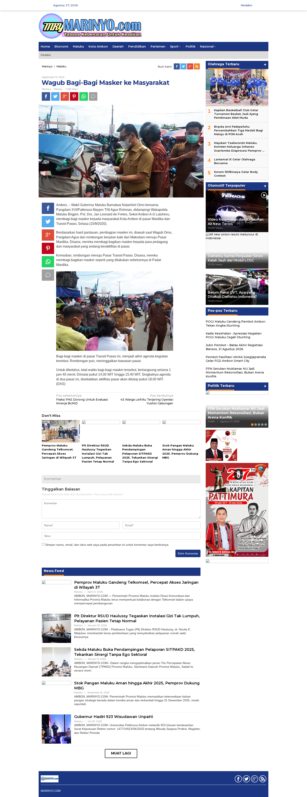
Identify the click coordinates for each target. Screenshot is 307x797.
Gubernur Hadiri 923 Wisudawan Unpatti (113, 716)
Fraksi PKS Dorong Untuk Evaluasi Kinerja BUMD (82, 399)
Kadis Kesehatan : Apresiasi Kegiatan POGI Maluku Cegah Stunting (233, 335)
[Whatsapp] (83, 96)
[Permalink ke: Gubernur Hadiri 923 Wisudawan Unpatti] (56, 729)
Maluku (58, 89)
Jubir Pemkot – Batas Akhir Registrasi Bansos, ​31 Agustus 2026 (234, 347)
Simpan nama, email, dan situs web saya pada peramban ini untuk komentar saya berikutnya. (107, 544)
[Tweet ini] (55, 96)
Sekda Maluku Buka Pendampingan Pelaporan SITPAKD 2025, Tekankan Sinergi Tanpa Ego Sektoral (140, 453)
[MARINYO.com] (91, 26)
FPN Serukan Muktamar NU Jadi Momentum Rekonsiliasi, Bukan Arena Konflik (235, 372)
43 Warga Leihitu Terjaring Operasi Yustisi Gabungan (147, 399)
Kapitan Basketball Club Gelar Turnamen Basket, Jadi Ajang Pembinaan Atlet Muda (236, 113)
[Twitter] (183, 66)
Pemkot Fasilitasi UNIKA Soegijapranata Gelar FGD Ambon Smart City (236, 359)
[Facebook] (177, 66)
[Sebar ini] (46, 96)
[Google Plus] (190, 66)
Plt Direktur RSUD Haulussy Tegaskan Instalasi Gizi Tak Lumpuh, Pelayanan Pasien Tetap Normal (98, 453)
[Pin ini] (74, 96)
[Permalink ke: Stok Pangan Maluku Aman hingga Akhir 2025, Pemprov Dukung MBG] (181, 431)
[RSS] (197, 66)
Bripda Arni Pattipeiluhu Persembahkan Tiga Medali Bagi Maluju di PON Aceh (238, 130)
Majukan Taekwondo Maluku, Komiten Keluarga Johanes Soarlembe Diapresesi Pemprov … (239, 146)
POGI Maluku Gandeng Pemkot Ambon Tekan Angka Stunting (235, 323)
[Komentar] (93, 96)
